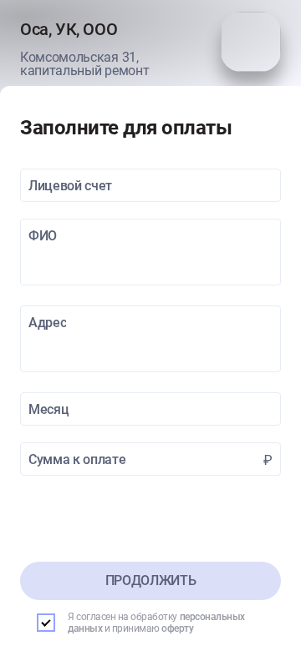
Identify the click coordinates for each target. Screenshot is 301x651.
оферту (177, 628)
